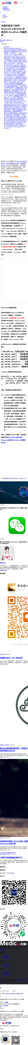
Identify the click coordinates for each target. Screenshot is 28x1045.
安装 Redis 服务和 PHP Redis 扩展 (12, 48)
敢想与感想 (3, 854)
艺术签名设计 (6, 10)
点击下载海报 (4, 1005)
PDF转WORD (6, 973)
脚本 (14, 993)
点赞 (20, 478)
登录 (12, 873)
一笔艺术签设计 (7, 975)
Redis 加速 (6, 46)
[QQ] (2, 949)
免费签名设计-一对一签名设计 (11, 658)
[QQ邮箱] (4, 949)
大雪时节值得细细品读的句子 (11, 857)
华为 (7, 993)
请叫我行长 (3, 562)
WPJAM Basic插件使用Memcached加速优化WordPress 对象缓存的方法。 (13, 440)
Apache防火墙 (6, 966)
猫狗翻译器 (6, 8)
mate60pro (10, 993)
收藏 (16, 478)
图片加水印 (6, 972)
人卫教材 (17, 993)
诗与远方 (5, 16)
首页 (4, 15)
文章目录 (4, 44)
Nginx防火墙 (6, 964)
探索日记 (2, 745)
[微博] (0, 949)
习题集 (21, 993)
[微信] (3, 949)
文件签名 (5, 7)
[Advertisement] (14, 144)
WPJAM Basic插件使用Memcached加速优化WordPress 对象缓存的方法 (14, 163)
